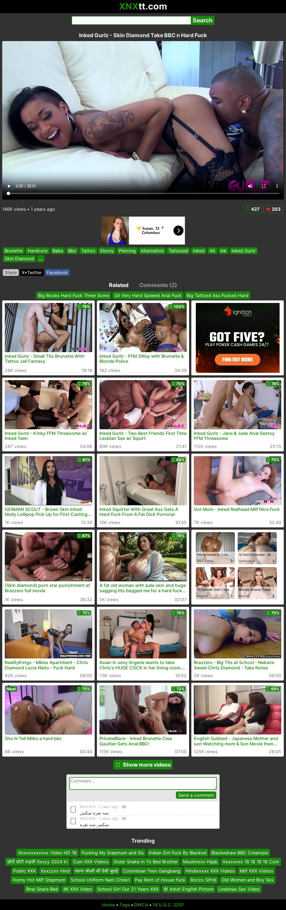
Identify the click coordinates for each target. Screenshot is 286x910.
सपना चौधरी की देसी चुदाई (96, 871)
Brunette (14, 250)
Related (118, 285)
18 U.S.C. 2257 (168, 904)
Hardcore (37, 250)
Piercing (127, 250)
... (40, 259)
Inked (198, 250)
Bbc (72, 250)
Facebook (57, 272)
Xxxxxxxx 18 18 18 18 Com (251, 862)
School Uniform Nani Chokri (100, 880)
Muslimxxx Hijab (200, 862)
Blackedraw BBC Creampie (239, 853)
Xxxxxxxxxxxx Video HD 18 (47, 853)
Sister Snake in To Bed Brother (145, 862)
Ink (223, 250)
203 (276, 209)
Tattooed (178, 250)
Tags (124, 904)
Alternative (152, 250)
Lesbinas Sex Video (239, 889)
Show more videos (147, 764)
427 (255, 209)
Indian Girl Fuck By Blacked (177, 853)
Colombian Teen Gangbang (151, 871)
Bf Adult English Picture (188, 889)
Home (108, 904)
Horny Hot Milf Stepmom (39, 880)
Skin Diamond (19, 259)
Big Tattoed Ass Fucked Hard (217, 295)
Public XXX (24, 871)
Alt (212, 250)
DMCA (141, 904)
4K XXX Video (77, 889)
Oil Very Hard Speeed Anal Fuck (148, 295)
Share (11, 272)
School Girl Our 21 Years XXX (128, 889)
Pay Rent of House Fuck (160, 880)
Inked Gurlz (244, 250)
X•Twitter (32, 272)
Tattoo (88, 250)
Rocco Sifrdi (203, 880)
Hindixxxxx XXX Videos (210, 871)
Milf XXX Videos (256, 871)
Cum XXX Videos (90, 862)
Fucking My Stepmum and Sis (113, 853)
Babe (58, 250)
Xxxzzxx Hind (55, 871)
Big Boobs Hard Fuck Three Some (73, 295)
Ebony (107, 250)
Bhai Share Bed (42, 889)
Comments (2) (158, 285)
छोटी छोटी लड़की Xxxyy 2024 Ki (37, 862)
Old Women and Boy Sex (247, 880)
